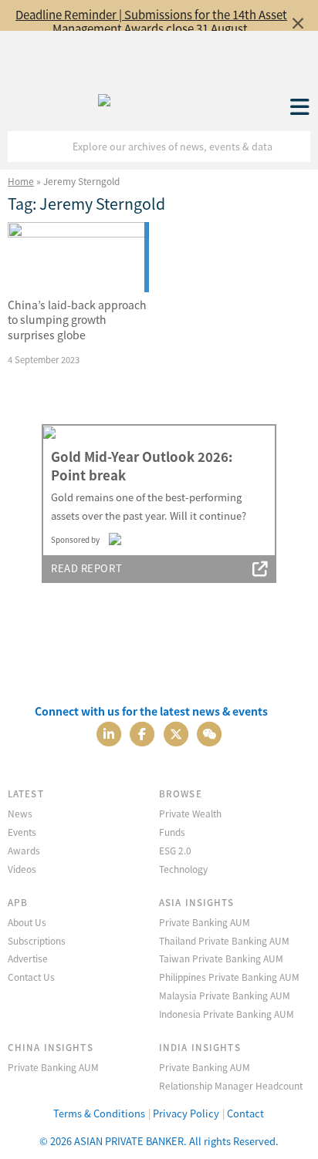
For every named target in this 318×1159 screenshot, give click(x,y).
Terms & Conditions (99, 1113)
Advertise (28, 958)
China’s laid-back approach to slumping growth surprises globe (77, 319)
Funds (172, 831)
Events (22, 831)
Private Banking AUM (204, 921)
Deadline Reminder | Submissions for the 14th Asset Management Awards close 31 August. (151, 21)
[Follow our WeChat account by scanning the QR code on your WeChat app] (209, 733)
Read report (86, 568)
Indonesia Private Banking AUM (226, 1013)
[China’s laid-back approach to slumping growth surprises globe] (78, 257)
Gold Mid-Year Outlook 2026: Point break (141, 465)
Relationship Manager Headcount (231, 1085)
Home (21, 180)
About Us (27, 921)
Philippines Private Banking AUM (229, 976)
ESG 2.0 (175, 850)
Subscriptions (37, 940)
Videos (22, 868)
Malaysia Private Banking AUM (224, 995)
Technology (183, 868)
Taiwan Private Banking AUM (221, 958)
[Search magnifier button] (294, 146)
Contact (245, 1113)
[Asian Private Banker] (104, 96)
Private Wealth (190, 813)
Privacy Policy (186, 1113)
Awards (24, 850)
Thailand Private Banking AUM (224, 940)
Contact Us (31, 976)
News (20, 813)
